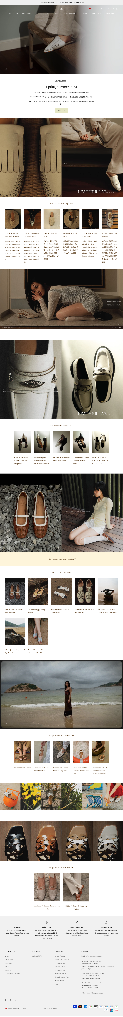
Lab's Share (8, 973)
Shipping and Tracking (62, 962)
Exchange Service (60, 973)
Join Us (7, 969)
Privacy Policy (59, 983)
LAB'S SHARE (109, 13)
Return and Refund (60, 976)
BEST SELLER (13, 13)
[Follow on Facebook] (6, 1003)
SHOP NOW (62, 110)
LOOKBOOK (96, 13)
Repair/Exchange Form (62, 980)
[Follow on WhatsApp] (16, 1003)
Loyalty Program (60, 959)
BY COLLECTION (42, 13)
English (101, 8)
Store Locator (9, 962)
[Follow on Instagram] (11, 1003)
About (6, 959)
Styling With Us (37, 959)
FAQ (56, 987)
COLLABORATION (68, 13)
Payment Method (60, 966)
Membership (8, 966)
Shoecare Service (60, 969)
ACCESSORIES (84, 13)
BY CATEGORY (27, 13)
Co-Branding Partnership (12, 976)
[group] (61, 844)
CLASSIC (55, 13)
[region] (61, 157)
